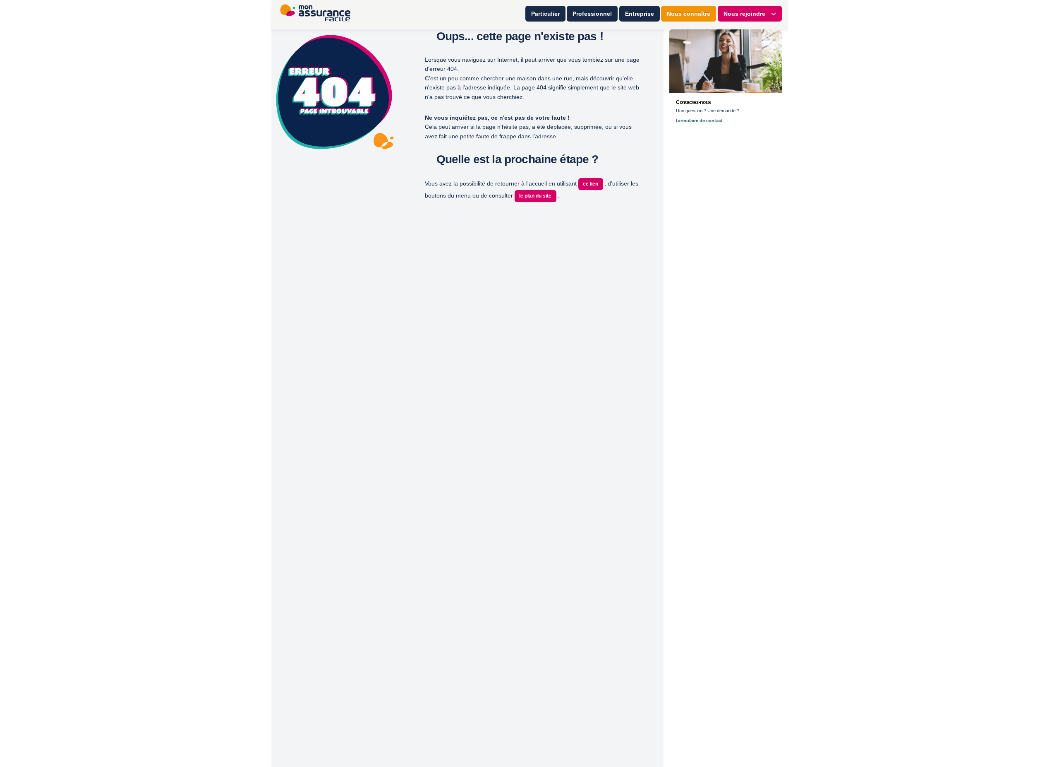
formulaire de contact (699, 120)
